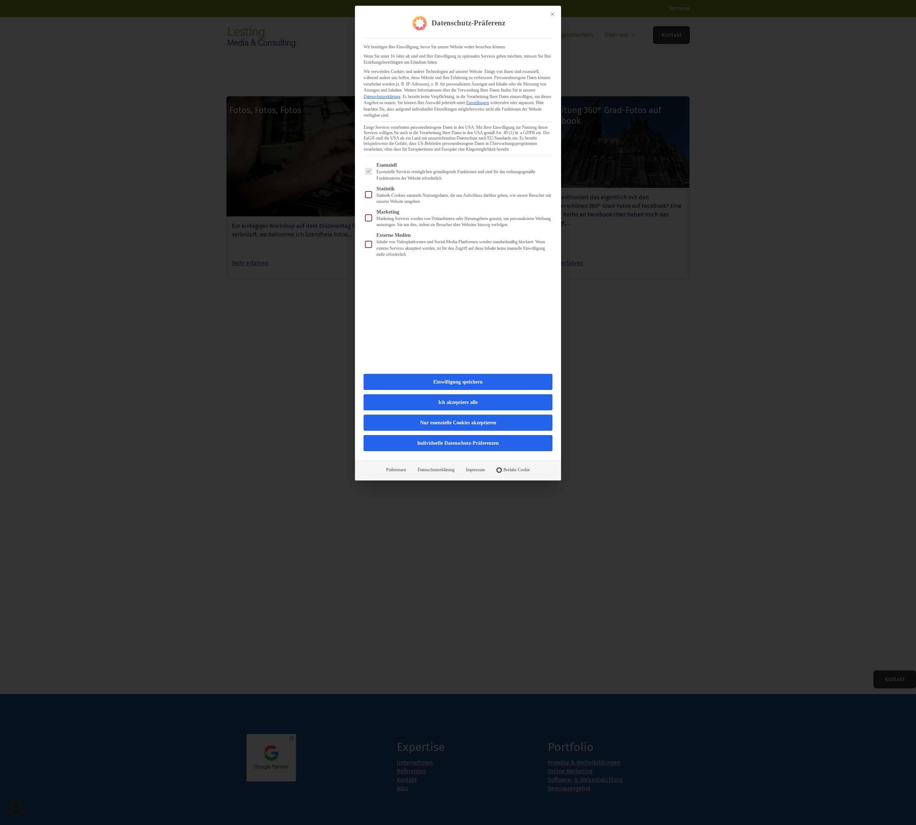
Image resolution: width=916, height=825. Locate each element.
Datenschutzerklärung (382, 96)
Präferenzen (396, 469)
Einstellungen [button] (477, 102)
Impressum (475, 469)
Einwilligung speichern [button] (458, 382)
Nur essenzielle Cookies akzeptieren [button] (458, 422)
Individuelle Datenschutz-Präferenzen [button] (458, 443)
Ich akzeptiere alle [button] (458, 402)
